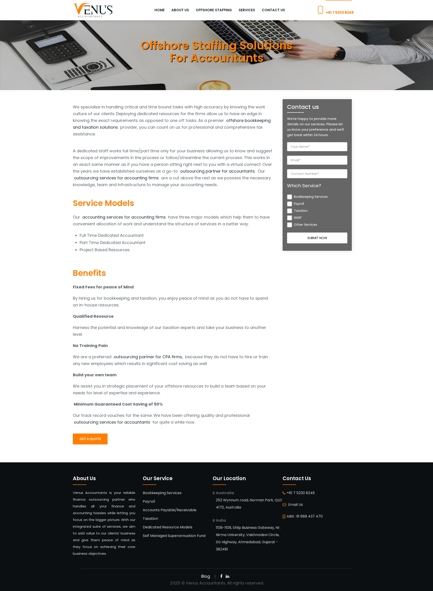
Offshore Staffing (214, 10)
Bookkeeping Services (162, 492)
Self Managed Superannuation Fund (174, 535)
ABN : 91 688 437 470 (305, 516)
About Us (180, 10)
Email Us (295, 504)
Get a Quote (90, 439)
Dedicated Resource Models (167, 527)
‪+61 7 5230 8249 (301, 492)
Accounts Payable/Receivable (169, 510)
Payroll (149, 501)
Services (247, 10)
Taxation (150, 518)
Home (159, 10)
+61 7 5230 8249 (340, 12)
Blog (205, 576)
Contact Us (273, 10)
